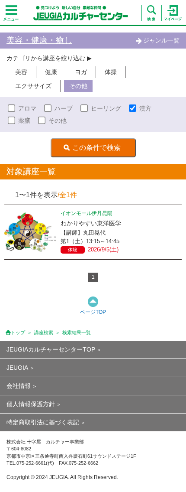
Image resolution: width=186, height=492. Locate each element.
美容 (21, 71)
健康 (51, 71)
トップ (18, 332)
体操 (111, 71)
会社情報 (18, 385)
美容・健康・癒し (39, 40)
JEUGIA (17, 367)
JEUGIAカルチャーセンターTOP (50, 349)
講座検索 (43, 332)
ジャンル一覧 (161, 40)
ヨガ (81, 71)
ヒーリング (106, 108)
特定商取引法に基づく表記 (42, 422)
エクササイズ (33, 85)
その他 (78, 85)
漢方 (145, 108)
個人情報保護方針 (30, 404)
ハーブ (64, 108)
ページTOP (93, 312)
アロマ (27, 108)
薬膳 (24, 120)
